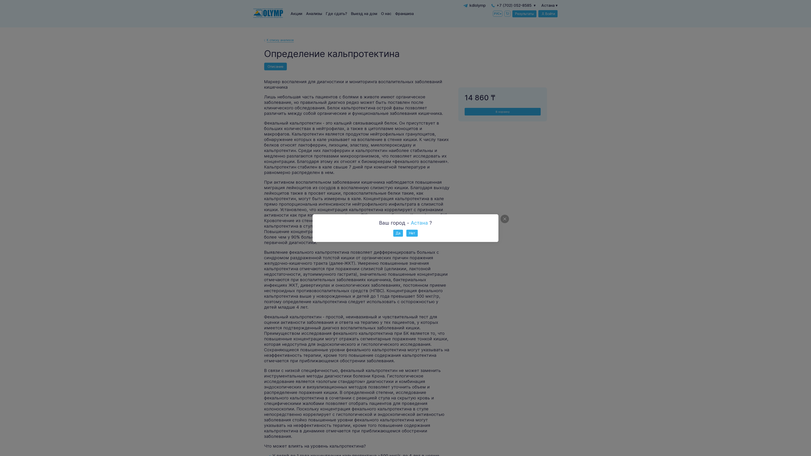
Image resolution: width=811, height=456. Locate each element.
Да (398, 233)
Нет (412, 233)
